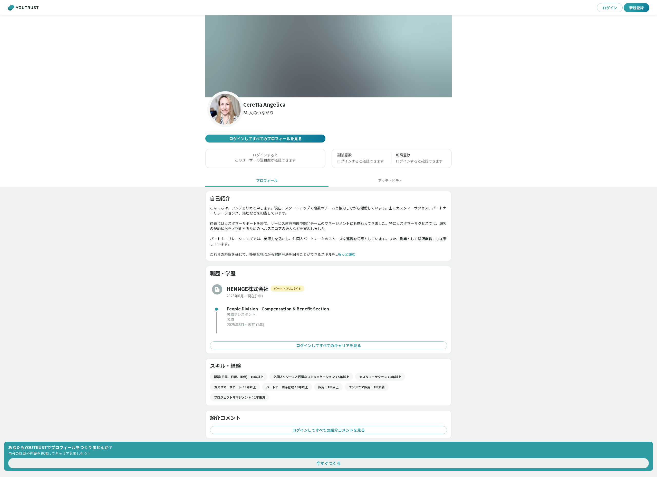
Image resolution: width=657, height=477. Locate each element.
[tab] (266, 180)
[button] (328, 56)
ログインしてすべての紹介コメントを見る (328, 430)
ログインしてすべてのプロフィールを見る (265, 138)
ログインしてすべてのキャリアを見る (328, 345)
